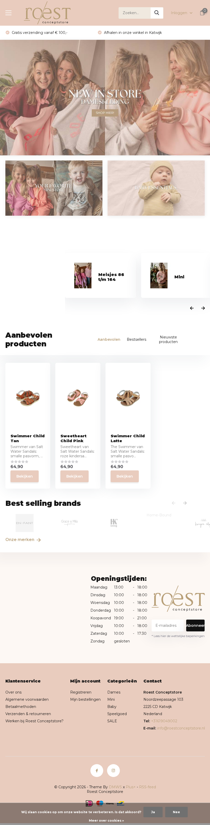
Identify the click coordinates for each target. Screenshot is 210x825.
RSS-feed (147, 787)
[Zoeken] (157, 13)
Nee (176, 812)
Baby (112, 706)
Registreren (80, 692)
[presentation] (192, 308)
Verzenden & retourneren (28, 714)
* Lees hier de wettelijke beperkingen (178, 636)
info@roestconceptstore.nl (181, 728)
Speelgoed (117, 714)
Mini (111, 699)
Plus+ (131, 787)
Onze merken (20, 539)
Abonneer (195, 625)
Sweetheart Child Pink (73, 438)
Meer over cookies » (106, 820)
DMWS (115, 787)
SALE (112, 721)
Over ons (13, 692)
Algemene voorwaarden (27, 699)
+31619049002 (164, 721)
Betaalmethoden (20, 706)
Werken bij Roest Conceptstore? (34, 721)
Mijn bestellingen (85, 699)
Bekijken (24, 476)
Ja (153, 812)
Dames (113, 692)
